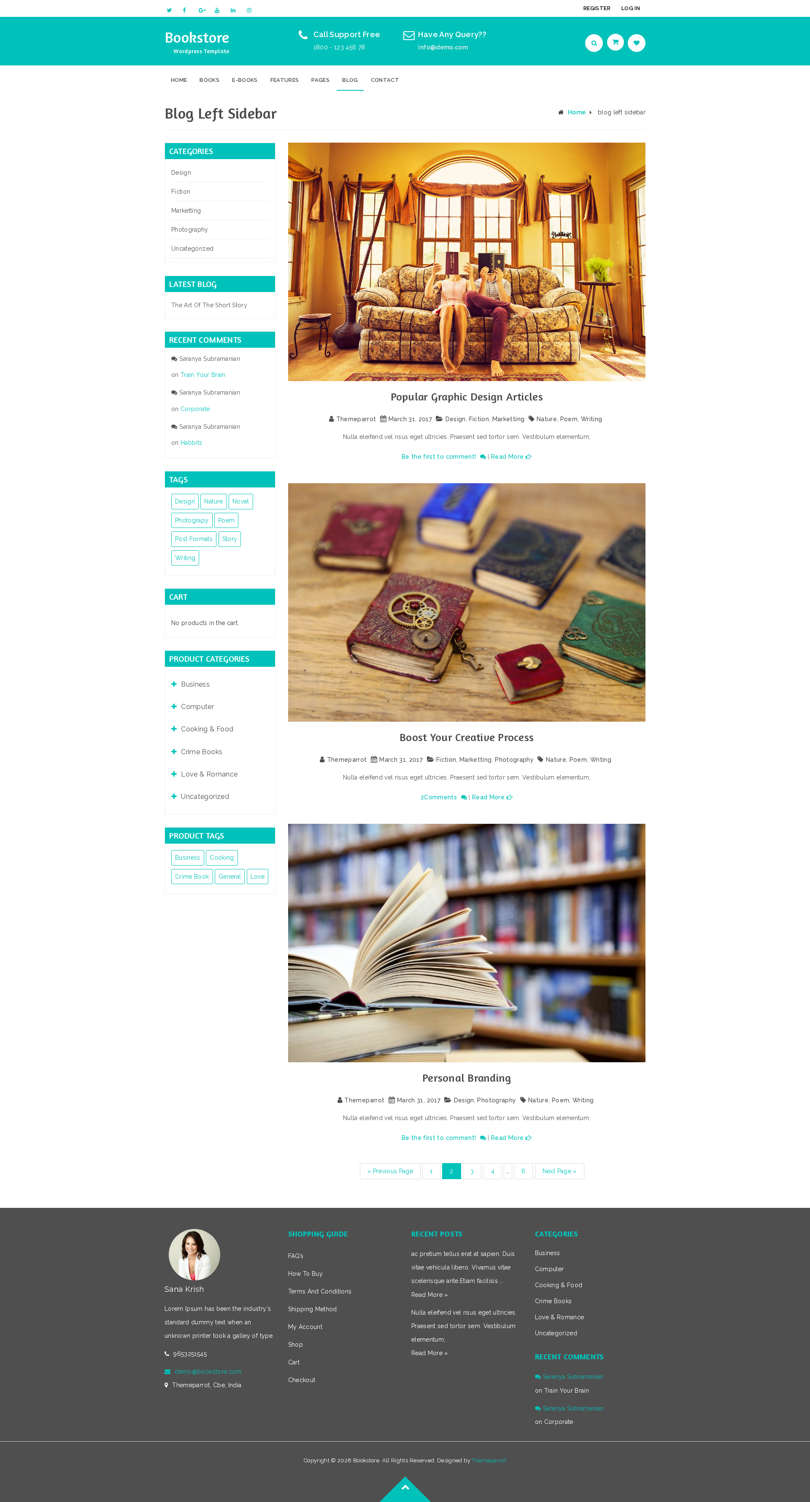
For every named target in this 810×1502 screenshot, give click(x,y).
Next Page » (560, 1171)
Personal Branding (466, 1077)
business (195, 684)
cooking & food (207, 729)
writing (185, 558)
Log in (630, 8)
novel (240, 501)
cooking (222, 857)
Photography (189, 229)
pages (320, 80)
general (230, 876)
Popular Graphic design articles (467, 396)
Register (596, 8)
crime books (201, 752)
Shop (295, 1344)
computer (197, 707)
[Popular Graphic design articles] (467, 262)
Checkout (302, 1380)
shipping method (312, 1309)
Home (179, 80)
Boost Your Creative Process (467, 737)
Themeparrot (356, 419)
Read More (507, 456)
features (284, 80)
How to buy (305, 1273)
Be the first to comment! (440, 456)
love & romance (209, 774)
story (230, 539)
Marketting (186, 210)
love (258, 876)
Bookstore (197, 37)
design (185, 501)
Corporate (195, 409)
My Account (305, 1326)
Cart (294, 1362)
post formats (194, 539)
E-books (244, 80)
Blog (350, 80)
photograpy (192, 520)
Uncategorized (192, 248)
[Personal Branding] (467, 943)
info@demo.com (443, 47)
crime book (192, 876)
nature (213, 501)
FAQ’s (296, 1256)
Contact (385, 80)
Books (209, 80)
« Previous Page (390, 1171)
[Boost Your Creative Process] (467, 602)
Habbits (191, 442)
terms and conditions (320, 1291)
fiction (180, 191)
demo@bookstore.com (208, 1371)
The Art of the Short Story (209, 305)
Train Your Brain (203, 374)
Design (181, 172)
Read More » (429, 1294)
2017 (425, 419)
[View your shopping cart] (616, 42)
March (398, 419)
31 (411, 419)
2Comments (440, 797)
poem (226, 520)
